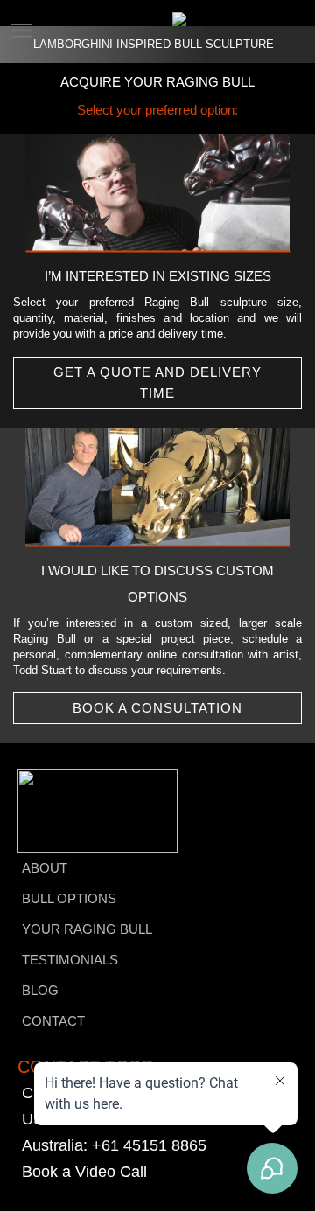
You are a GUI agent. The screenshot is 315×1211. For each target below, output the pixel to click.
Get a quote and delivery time (157, 382)
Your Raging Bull (87, 929)
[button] (21, 20)
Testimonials (70, 959)
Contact (53, 1020)
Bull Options (69, 898)
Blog (40, 990)
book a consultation (157, 707)
